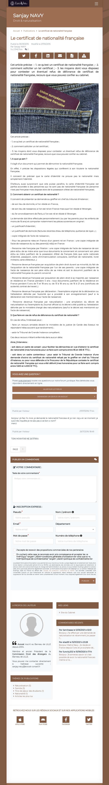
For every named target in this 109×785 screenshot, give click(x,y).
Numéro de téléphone (68, 535)
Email (16, 524)
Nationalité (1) (21, 693)
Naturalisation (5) (23, 685)
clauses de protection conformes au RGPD (58, 570)
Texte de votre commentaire (25, 473)
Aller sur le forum (52, 389)
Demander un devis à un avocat (52, 397)
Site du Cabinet (68, 612)
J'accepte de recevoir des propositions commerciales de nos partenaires (49, 550)
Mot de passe (20, 535)
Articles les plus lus (24, 696)
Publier (85, 581)
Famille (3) (20, 688)
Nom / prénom (64, 512)
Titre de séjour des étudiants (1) (29, 691)
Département (63, 524)
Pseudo (17, 512)
